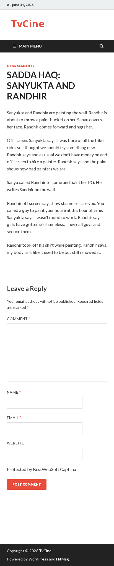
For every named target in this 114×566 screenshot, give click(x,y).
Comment (19, 319)
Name (14, 392)
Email (14, 417)
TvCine (28, 23)
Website (15, 443)
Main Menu (30, 46)
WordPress (38, 559)
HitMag (62, 559)
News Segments (20, 65)
